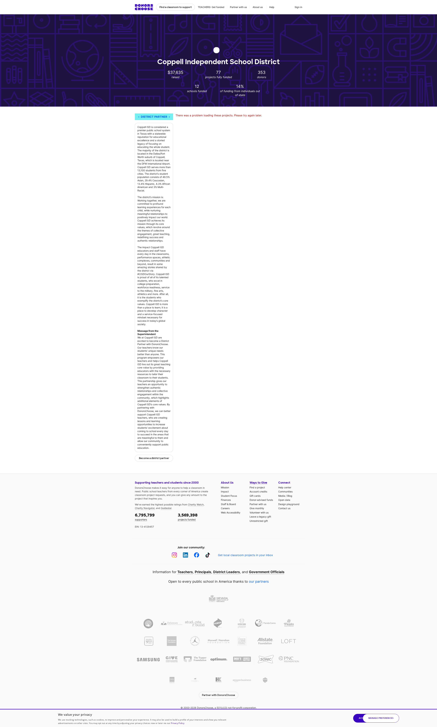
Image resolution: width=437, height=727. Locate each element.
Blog (289, 495)
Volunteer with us (259, 512)
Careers (225, 508)
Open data (284, 499)
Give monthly (257, 508)
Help (271, 7)
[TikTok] (208, 555)
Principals (203, 572)
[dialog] (218, 718)
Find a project (257, 487)
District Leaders (226, 572)
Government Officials (266, 572)
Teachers (185, 572)
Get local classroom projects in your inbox (245, 555)
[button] (381, 718)
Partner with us (238, 7)
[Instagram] (174, 555)
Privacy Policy (177, 723)
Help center (284, 487)
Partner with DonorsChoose (218, 695)
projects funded (188, 516)
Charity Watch (196, 504)
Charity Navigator (144, 508)
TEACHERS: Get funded (211, 7)
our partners (259, 581)
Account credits (258, 491)
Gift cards (255, 495)
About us (258, 7)
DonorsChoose (144, 7)
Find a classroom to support (175, 7)
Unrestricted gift (259, 520)
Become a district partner (154, 458)
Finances (226, 499)
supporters (145, 516)
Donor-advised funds (261, 499)
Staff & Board (228, 504)
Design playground (288, 504)
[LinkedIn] (185, 555)
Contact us (284, 508)
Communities (285, 491)
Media (281, 495)
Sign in (298, 7)
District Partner (154, 116)
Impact (225, 491)
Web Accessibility (230, 512)
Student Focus (229, 495)
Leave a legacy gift (260, 516)
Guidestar (166, 508)
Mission (225, 487)
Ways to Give (258, 482)
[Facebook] (196, 555)
